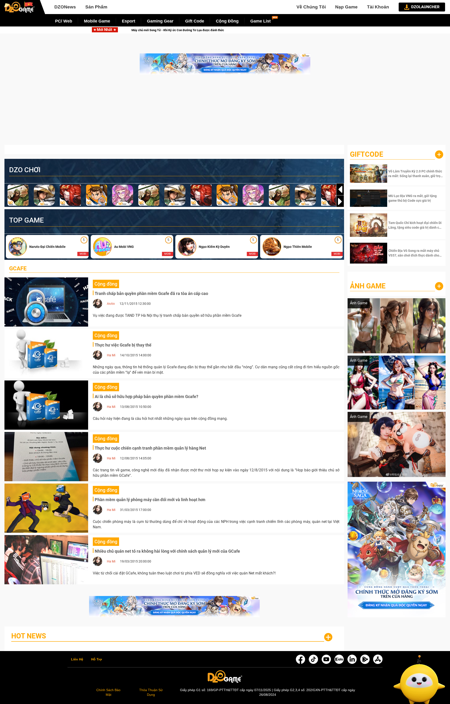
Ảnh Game (368, 286)
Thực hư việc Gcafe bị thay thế (123, 345)
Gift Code (194, 21)
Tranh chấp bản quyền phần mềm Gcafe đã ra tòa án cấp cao (151, 293)
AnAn (111, 303)
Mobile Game (97, 21)
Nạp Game (346, 6)
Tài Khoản (378, 6)
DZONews (65, 6)
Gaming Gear (160, 21)
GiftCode (366, 154)
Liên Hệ (77, 659)
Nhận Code (415, 173)
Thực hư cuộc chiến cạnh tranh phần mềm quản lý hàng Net (150, 448)
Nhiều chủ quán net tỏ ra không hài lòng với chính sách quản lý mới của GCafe (167, 551)
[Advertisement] (225, 112)
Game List (260, 21)
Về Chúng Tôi (311, 6)
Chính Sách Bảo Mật (108, 692)
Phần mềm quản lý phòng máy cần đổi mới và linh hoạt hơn (150, 499)
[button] (340, 201)
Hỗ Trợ (96, 659)
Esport (128, 21)
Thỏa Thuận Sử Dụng (151, 692)
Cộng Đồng (227, 21)
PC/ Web (63, 21)
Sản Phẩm (96, 6)
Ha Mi (111, 355)
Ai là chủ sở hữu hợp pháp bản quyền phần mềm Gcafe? (146, 396)
